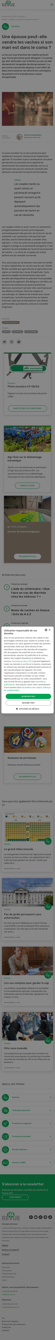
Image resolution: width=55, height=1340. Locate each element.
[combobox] (46, 630)
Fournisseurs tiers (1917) (22, 661)
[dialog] (27, 670)
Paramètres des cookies (32, 687)
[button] (27, 708)
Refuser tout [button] (28, 703)
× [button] (49, 630)
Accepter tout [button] (28, 696)
